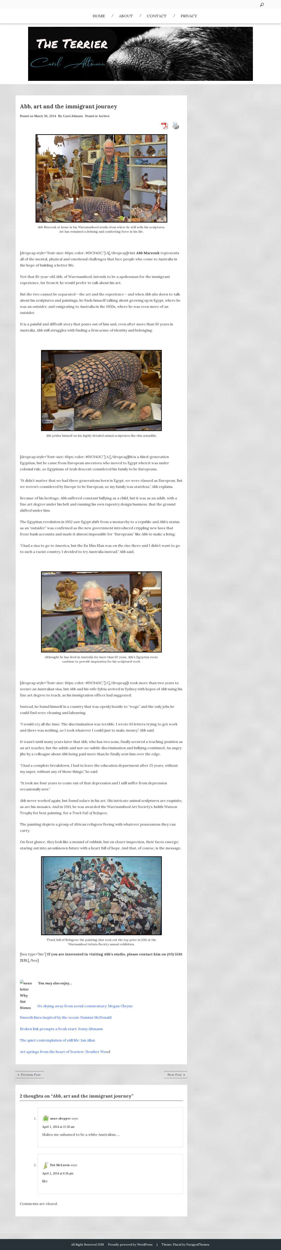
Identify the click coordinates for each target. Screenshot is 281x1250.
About (126, 15)
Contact (157, 15)
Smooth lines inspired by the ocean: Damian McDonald (66, 1017)
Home (99, 15)
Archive (104, 116)
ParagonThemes (197, 1244)
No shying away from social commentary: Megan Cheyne (85, 1006)
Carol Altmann (73, 116)
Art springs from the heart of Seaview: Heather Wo (63, 1051)
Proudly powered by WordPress (130, 1244)
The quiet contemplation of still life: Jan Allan (57, 1040)
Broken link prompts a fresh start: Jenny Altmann (61, 1029)
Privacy (189, 15)
